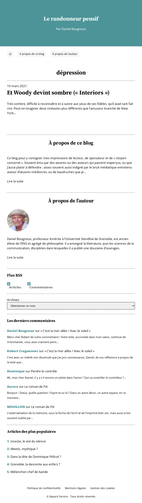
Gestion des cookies (102, 488)
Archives (13, 300)
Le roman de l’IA (36, 386)
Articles (15, 287)
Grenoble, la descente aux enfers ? (35, 464)
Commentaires (41, 287)
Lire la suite (15, 181)
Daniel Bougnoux (20, 331)
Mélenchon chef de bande (29, 472)
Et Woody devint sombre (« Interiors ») (58, 92)
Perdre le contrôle (44, 371)
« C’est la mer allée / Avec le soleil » (65, 331)
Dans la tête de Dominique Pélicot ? (36, 456)
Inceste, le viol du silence (28, 441)
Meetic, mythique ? (24, 449)
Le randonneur (63, 18)
